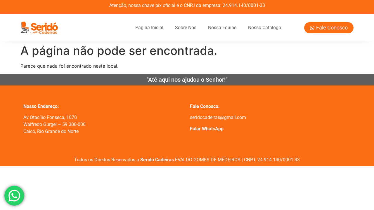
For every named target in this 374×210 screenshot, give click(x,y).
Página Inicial (149, 27)
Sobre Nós (185, 27)
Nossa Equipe (222, 27)
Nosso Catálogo (264, 27)
